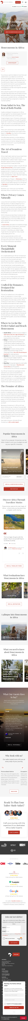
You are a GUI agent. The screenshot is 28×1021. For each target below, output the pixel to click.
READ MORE (14, 791)
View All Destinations (14, 604)
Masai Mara (14, 471)
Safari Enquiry (12, 62)
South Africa (5, 224)
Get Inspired (14, 942)
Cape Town (14, 176)
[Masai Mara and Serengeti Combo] (12, 462)
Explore (19, 476)
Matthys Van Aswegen (17, 548)
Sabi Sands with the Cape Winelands (14, 334)
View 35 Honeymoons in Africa (14, 32)
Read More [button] (8, 737)
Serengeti (6, 472)
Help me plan (14, 489)
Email (4, 931)
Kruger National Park (7, 167)
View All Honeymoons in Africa (14, 484)
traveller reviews (15, 901)
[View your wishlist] (22, 2)
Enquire (18, 2)
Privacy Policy (18, 933)
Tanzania (19, 471)
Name (4, 927)
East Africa (6, 471)
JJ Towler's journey (12, 547)
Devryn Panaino (15, 57)
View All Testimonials (14, 744)
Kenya (10, 471)
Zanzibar (8, 133)
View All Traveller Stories (14, 566)
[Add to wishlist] (3, 69)
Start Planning (14, 832)
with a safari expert (13, 422)
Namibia (4, 184)
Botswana (19, 179)
